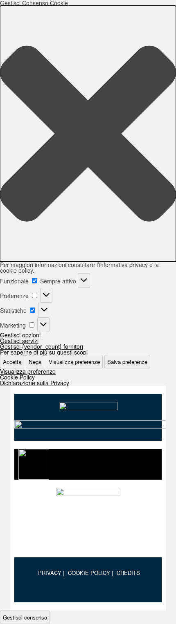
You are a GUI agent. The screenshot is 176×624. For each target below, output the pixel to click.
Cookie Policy (17, 377)
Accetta (12, 362)
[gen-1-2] (88, 518)
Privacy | (51, 573)
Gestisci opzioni (20, 335)
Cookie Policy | (90, 573)
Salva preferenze (127, 362)
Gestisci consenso (25, 617)
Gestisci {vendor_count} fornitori (41, 346)
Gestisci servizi (19, 341)
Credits (128, 573)
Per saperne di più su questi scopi (44, 352)
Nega (35, 362)
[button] (88, 134)
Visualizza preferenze (74, 362)
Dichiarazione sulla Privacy (34, 383)
